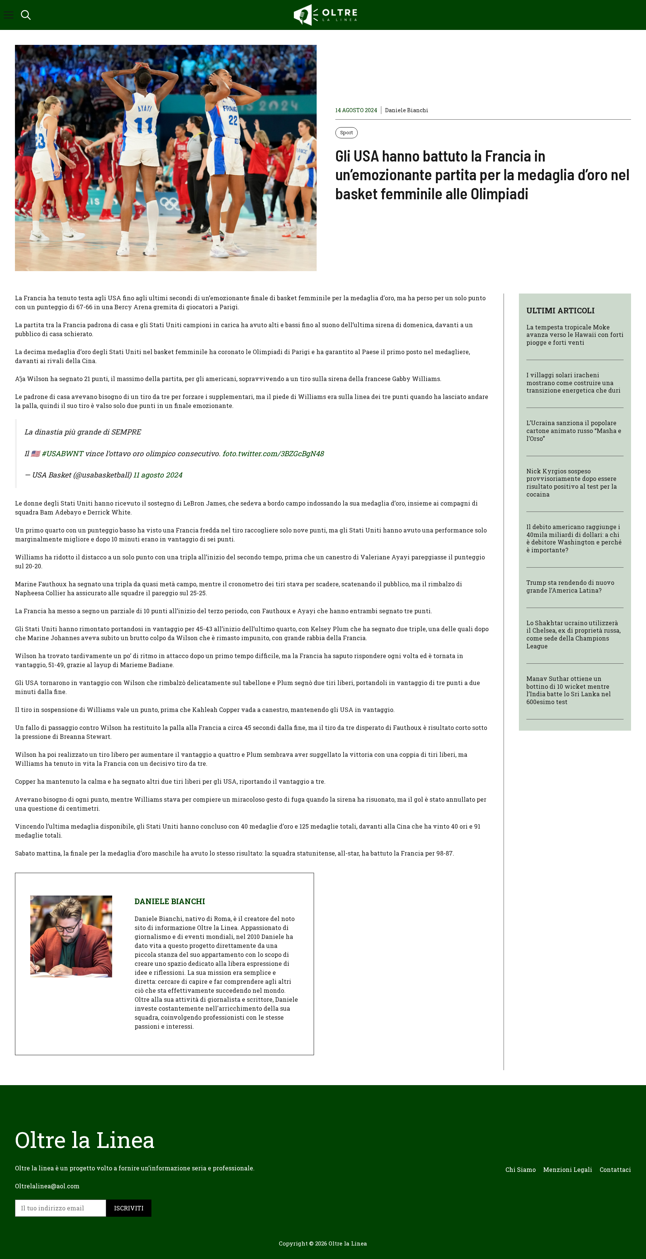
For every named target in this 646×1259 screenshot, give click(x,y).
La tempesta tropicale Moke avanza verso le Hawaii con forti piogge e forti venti (575, 335)
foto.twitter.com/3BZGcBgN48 (273, 453)
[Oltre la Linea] (326, 15)
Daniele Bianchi (406, 110)
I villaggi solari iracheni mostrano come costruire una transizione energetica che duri (573, 383)
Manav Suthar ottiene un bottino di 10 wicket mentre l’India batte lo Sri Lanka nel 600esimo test (568, 690)
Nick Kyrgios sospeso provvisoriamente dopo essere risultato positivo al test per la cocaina (571, 482)
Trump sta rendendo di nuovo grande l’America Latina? (570, 587)
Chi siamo (520, 1169)
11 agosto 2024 (157, 474)
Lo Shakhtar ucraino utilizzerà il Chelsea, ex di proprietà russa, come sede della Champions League (573, 634)
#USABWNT (62, 453)
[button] (25, 15)
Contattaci (615, 1169)
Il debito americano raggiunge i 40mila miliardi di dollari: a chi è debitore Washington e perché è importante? (574, 538)
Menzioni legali (567, 1169)
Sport (346, 132)
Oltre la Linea (348, 1243)
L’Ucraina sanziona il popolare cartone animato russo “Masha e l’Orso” (573, 431)
